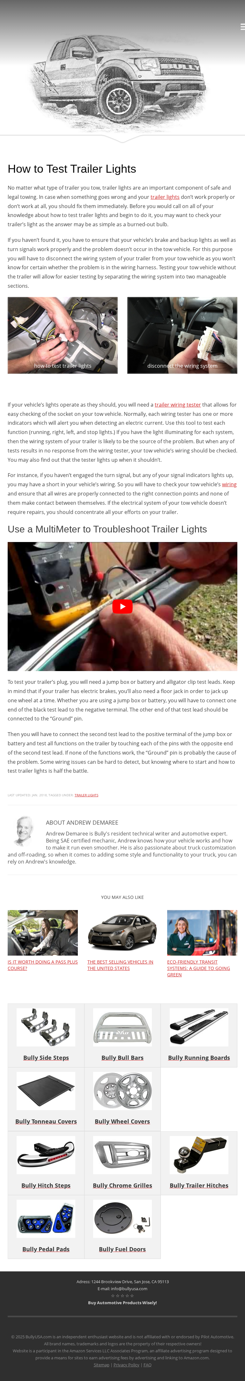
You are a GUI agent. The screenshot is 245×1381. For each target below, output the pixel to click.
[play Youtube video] (122, 606)
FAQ (148, 1365)
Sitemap (101, 1365)
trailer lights (165, 196)
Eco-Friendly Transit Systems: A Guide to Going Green (198, 968)
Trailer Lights (86, 795)
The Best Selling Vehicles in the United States (120, 965)
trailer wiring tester (178, 404)
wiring (229, 484)
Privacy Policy (126, 1365)
